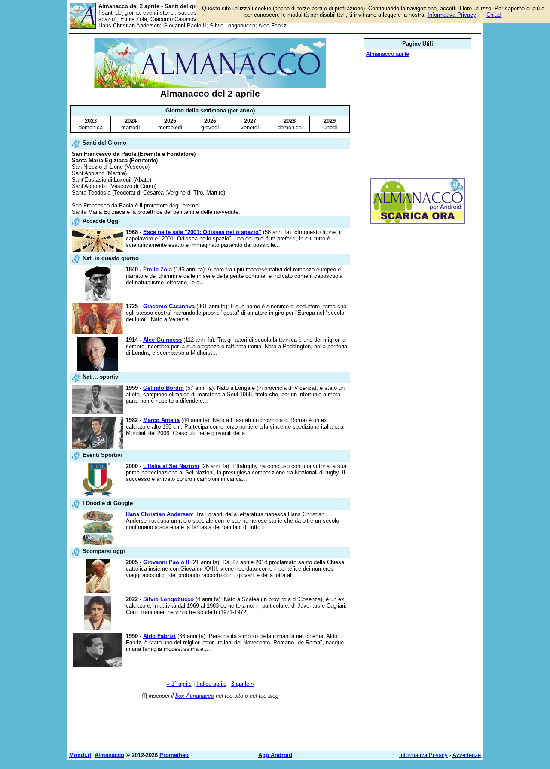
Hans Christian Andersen (159, 514)
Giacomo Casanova (169, 306)
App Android (275, 755)
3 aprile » (242, 684)
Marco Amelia (161, 420)
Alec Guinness (162, 340)
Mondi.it (80, 755)
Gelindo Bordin (163, 388)
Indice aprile (211, 684)
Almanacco (109, 755)
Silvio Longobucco (168, 599)
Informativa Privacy (423, 755)
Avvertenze (466, 755)
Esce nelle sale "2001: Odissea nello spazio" (202, 232)
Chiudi (494, 15)
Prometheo (174, 755)
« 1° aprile (179, 684)
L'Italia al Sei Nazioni (171, 466)
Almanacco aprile (387, 54)
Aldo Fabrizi (159, 636)
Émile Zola (157, 269)
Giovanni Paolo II (166, 562)
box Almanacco (194, 696)
